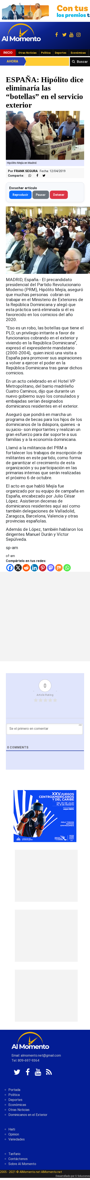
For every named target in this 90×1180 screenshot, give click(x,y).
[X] (18, 567)
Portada (14, 1090)
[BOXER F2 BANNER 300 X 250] (45, 816)
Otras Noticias (27, 52)
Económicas (78, 52)
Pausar (41, 194)
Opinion (13, 1134)
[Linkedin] (34, 567)
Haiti (11, 1129)
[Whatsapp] (67, 567)
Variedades (16, 1139)
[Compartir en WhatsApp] (28, 175)
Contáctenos (18, 1159)
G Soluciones (82, 1176)
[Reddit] (26, 567)
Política (45, 52)
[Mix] (59, 567)
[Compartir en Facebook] (35, 175)
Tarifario (14, 1154)
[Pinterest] (42, 567)
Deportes (60, 52)
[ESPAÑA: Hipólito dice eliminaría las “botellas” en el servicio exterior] (45, 135)
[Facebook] (10, 567)
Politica (14, 1095)
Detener (58, 194)
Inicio (8, 53)
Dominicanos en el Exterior (27, 1115)
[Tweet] (42, 175)
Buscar (82, 62)
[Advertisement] (45, 616)
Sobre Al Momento (22, 1164)
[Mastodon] (50, 567)
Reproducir (20, 194)
